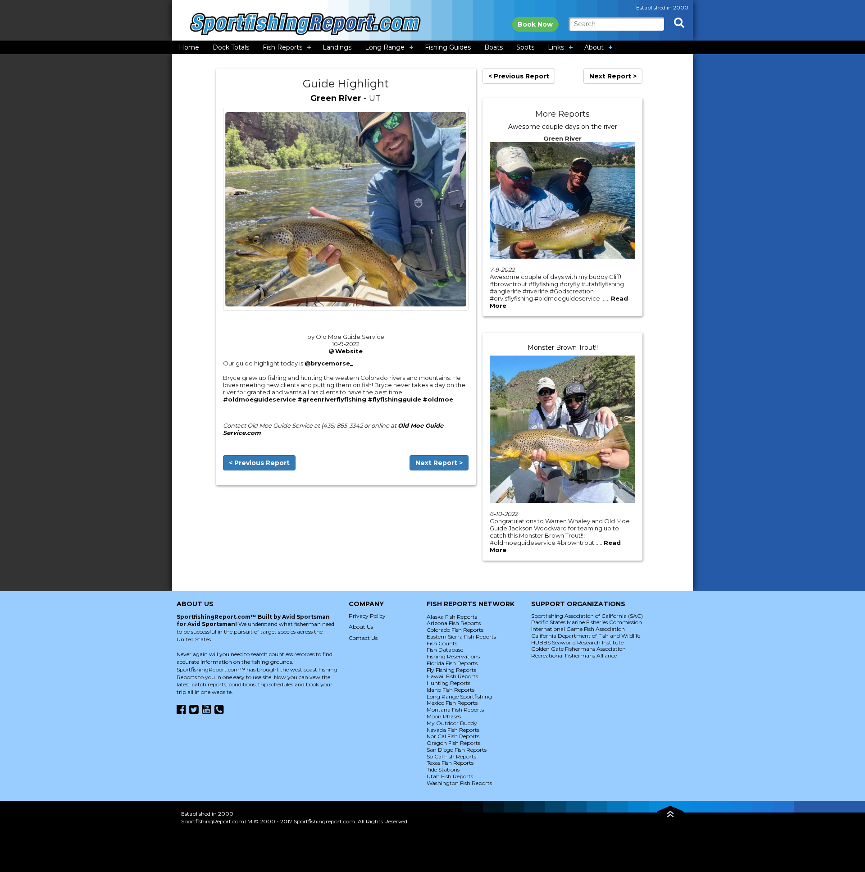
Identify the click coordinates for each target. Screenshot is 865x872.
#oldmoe (438, 399)
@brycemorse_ (329, 363)
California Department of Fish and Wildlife (585, 635)
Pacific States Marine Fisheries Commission (586, 622)
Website (349, 351)
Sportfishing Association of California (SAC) (587, 615)
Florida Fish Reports (452, 663)
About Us (361, 626)
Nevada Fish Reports (453, 729)
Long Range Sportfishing (459, 696)
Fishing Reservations (453, 656)
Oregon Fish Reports (453, 743)
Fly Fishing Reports (451, 670)
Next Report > (439, 463)
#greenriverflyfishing (331, 399)
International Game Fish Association (578, 628)
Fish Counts (442, 643)
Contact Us (363, 638)
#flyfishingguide (394, 399)
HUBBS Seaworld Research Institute (577, 642)
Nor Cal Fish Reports (453, 736)
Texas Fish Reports (450, 762)
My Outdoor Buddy (452, 723)
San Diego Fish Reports (457, 749)
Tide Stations (443, 769)
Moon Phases (444, 716)
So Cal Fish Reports (451, 756)
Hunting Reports (448, 683)
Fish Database (445, 649)
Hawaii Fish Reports (452, 676)
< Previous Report (259, 463)
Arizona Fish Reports (454, 623)
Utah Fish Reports (450, 776)
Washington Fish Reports (459, 783)
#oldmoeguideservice (259, 399)
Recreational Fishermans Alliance (574, 655)
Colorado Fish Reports (455, 629)
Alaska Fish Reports (452, 616)
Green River (335, 98)
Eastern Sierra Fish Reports (461, 636)
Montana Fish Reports (455, 709)
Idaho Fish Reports (450, 689)
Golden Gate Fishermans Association (578, 648)
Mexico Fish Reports (452, 702)
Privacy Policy (367, 615)
